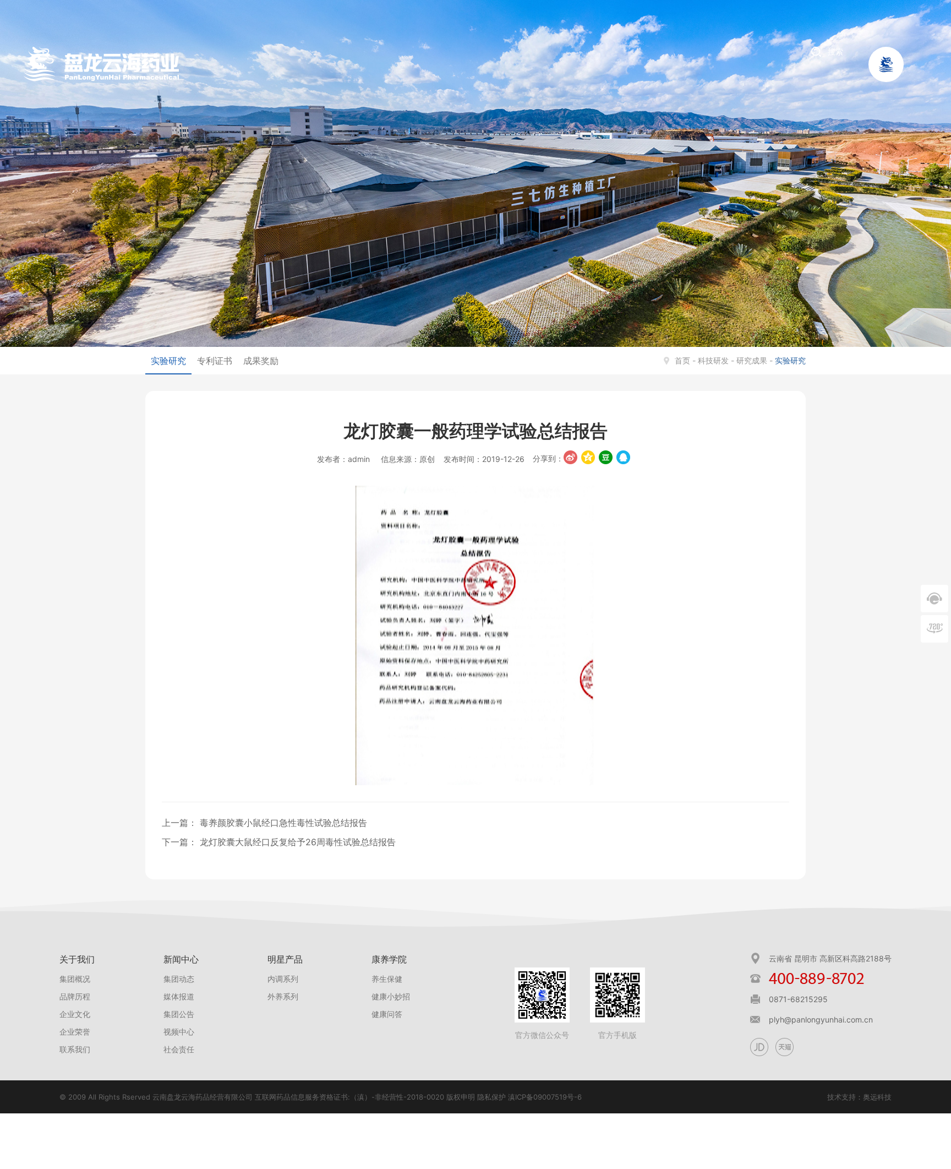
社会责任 (178, 1049)
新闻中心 (181, 959)
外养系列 (282, 996)
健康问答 (386, 1014)
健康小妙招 (390, 996)
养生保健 (386, 978)
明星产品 (285, 959)
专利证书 (214, 360)
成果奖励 (260, 360)
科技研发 (713, 360)
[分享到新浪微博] (570, 457)
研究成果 (751, 360)
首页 (682, 360)
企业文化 (74, 1014)
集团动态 (178, 978)
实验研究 (168, 360)
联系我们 (74, 1049)
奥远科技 (877, 1096)
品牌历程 (74, 996)
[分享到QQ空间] (588, 457)
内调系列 (282, 978)
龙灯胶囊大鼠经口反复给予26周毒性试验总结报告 (296, 841)
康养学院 (389, 959)
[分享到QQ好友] (623, 457)
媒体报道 (178, 996)
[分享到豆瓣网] (606, 457)
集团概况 (74, 978)
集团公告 (178, 1014)
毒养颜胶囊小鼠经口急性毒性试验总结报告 (282, 822)
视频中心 (178, 1031)
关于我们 (77, 959)
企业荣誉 (74, 1031)
